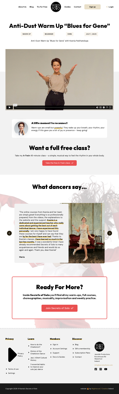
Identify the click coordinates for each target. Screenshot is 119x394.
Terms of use (13, 369)
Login (111, 7)
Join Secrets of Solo (58, 308)
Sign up (92, 7)
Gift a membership (82, 348)
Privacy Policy (21, 354)
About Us (22, 7)
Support (56, 353)
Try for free (42, 7)
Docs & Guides (59, 357)
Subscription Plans (82, 353)
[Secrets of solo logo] (56, 7)
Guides (67, 7)
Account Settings (60, 348)
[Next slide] (109, 233)
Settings (11, 373)
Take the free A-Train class (58, 163)
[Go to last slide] (9, 233)
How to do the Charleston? (36, 345)
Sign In (55, 344)
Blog (32, 7)
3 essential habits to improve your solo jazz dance (37, 367)
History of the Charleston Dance (37, 352)
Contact (77, 7)
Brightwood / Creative (100, 389)
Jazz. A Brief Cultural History (38, 359)
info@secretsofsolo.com (103, 365)
